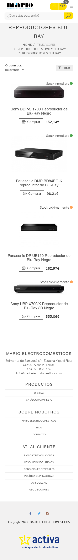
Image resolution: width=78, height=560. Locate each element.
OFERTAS (39, 392)
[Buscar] (68, 15)
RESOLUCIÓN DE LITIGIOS (39, 462)
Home (27, 44)
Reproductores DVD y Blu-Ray (41, 49)
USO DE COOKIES (39, 489)
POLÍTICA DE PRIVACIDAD (39, 475)
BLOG (39, 427)
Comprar (33, 122)
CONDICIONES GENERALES (39, 469)
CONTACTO (39, 434)
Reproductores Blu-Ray (41, 53)
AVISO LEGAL (39, 482)
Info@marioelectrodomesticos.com (39, 373)
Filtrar (65, 68)
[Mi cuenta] (54, 6)
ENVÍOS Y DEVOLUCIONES (39, 455)
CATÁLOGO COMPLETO (39, 399)
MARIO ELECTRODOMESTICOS (39, 420)
